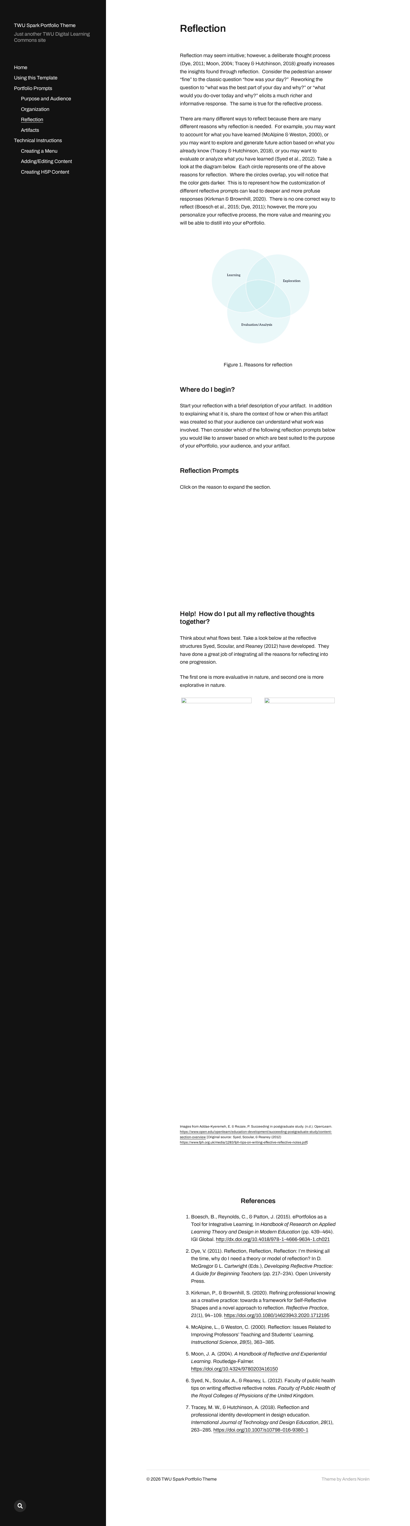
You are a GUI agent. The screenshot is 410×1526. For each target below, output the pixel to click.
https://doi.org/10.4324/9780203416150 (234, 1369)
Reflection (32, 119)
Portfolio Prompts (33, 88)
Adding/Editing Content (46, 161)
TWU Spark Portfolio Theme (45, 25)
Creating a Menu (39, 151)
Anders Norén (356, 1479)
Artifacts (30, 130)
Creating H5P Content (45, 172)
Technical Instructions (38, 140)
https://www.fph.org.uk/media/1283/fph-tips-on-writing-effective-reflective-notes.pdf (243, 1142)
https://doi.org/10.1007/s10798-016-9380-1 (260, 1430)
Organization (35, 109)
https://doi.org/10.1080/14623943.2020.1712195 (276, 1315)
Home (20, 67)
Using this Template (35, 78)
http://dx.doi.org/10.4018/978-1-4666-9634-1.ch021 (273, 1239)
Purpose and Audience (46, 98)
